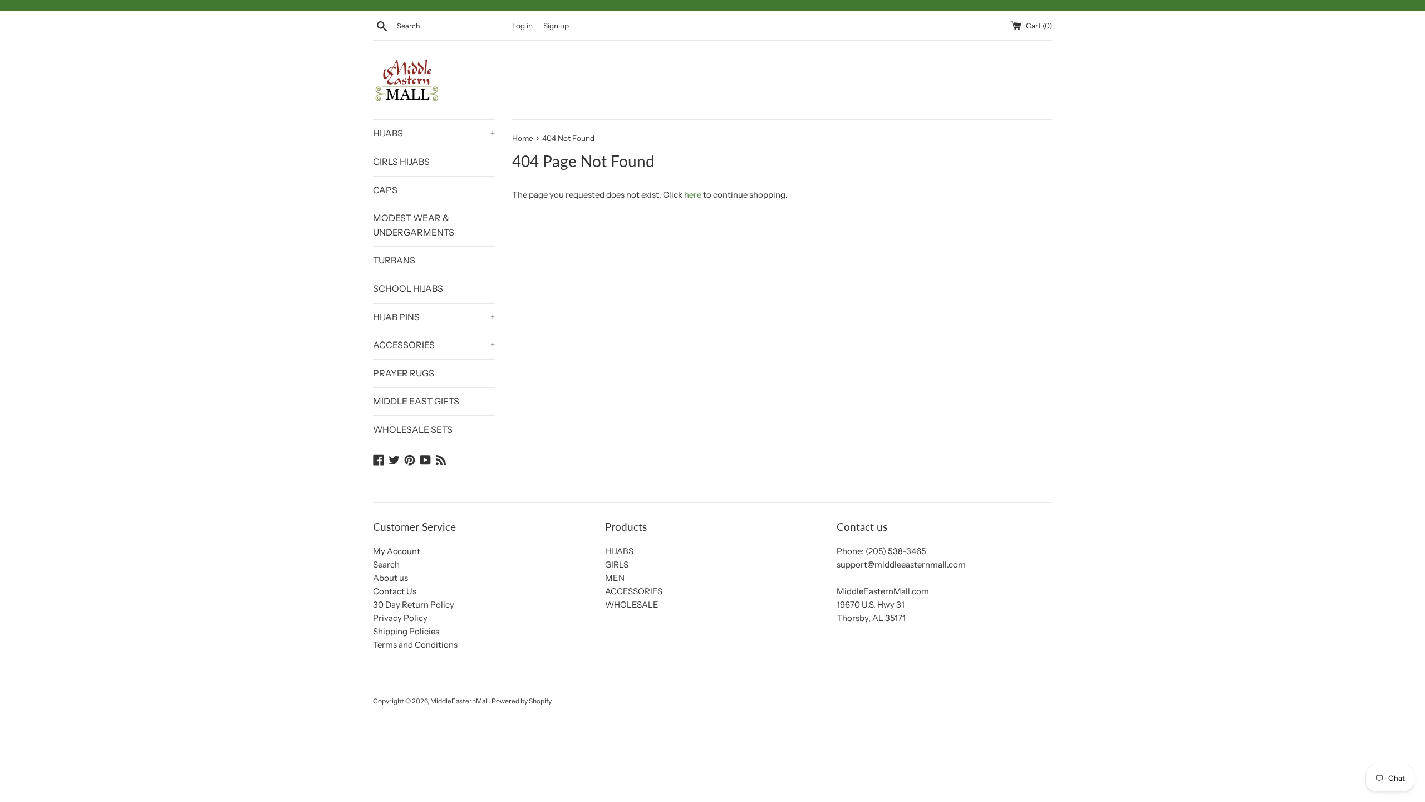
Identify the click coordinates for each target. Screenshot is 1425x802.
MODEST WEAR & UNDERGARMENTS (413, 225)
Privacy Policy (400, 618)
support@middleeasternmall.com (901, 564)
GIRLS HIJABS (401, 161)
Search (386, 564)
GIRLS (616, 564)
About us (390, 578)
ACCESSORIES (434, 344)
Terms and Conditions (415, 644)
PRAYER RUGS (403, 373)
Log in (522, 25)
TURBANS (394, 260)
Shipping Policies (406, 631)
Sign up (556, 25)
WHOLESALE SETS (413, 429)
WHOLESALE (632, 604)
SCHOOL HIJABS (408, 288)
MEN (615, 578)
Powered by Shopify (522, 701)
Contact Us (394, 591)
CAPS (385, 189)
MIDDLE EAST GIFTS (416, 401)
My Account (396, 551)
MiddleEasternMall (459, 701)
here (692, 194)
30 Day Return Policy (413, 604)
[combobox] (452, 26)
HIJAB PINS (434, 316)
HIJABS (434, 133)
